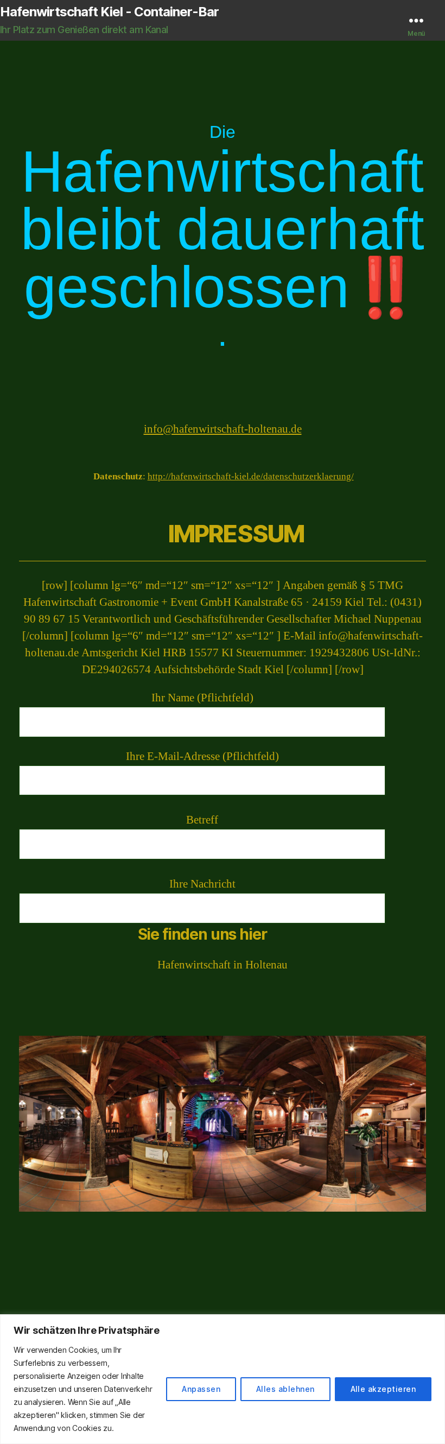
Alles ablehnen (285, 1389)
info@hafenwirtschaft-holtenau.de (223, 429)
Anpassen (201, 1389)
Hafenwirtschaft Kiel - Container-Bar (109, 11)
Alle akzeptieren (383, 1389)
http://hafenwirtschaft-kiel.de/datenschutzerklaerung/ (251, 476)
